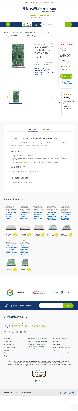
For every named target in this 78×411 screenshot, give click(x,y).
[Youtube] (13, 331)
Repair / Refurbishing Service (61, 347)
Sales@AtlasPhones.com (39, 18)
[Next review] (73, 101)
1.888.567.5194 (33, 16)
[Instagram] (21, 331)
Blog (5, 356)
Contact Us (7, 350)
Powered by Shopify (26, 392)
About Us (7, 338)
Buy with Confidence (34, 349)
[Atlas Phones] (39, 9)
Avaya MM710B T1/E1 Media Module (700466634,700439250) (14, 250)
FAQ (54, 350)
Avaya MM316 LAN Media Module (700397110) (38, 215)
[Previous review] (59, 101)
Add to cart (68, 76)
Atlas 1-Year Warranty (25, 162)
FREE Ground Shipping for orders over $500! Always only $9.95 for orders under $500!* (44, 71)
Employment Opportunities (61, 353)
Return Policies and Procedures (38, 341)
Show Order (8, 341)
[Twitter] (37, 57)
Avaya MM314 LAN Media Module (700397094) (25, 215)
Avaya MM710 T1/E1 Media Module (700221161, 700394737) (66, 216)
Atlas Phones (8, 392)
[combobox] (56, 24)
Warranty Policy (9, 344)
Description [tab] (33, 129)
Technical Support (9, 347)
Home (6, 32)
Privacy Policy (57, 341)
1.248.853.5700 (45, 16)
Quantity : (63, 60)
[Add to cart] (15, 235)
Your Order (36, 2)
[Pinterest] (40, 57)
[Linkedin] (17, 331)
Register (46, 2)
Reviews (6, 353)
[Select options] (70, 235)
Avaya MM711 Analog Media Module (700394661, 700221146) (25, 250)
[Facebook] (34, 57)
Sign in (53, 2)
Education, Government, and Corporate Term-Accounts (37, 345)
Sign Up (68, 306)
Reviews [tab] (46, 129)
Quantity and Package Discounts (38, 338)
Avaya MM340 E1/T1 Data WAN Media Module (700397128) (52, 216)
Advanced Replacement (60, 338)
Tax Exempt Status (58, 344)
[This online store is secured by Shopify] (27, 24)
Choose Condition (65, 66)
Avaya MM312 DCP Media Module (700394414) (11, 215)
